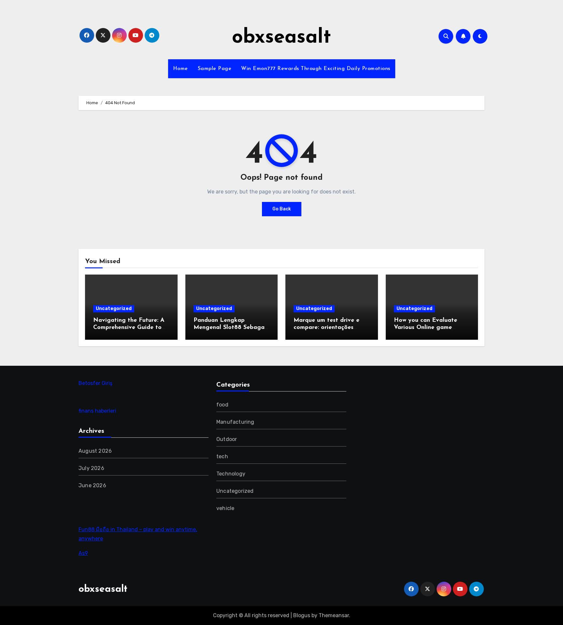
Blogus (301, 615)
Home (180, 68)
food (222, 405)
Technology (230, 474)
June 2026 (92, 485)
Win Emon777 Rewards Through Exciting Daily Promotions (315, 68)
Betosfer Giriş (95, 383)
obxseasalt (281, 38)
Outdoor (226, 439)
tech (222, 456)
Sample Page (215, 68)
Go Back (281, 209)
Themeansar (334, 615)
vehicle (225, 508)
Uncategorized (114, 308)
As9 (83, 553)
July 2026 (91, 468)
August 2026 (95, 451)
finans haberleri (97, 411)
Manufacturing (235, 422)
